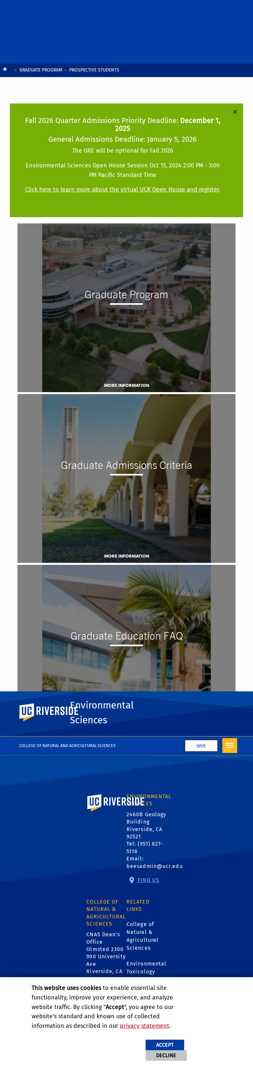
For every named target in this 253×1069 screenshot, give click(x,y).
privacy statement (144, 1025)
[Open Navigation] (229, 745)
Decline (166, 1055)
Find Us (147, 880)
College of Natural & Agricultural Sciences (142, 936)
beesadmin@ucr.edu (154, 866)
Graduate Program (40, 70)
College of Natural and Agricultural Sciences (67, 745)
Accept (165, 1045)
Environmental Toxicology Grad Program (146, 972)
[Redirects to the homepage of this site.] (5, 70)
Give (201, 746)
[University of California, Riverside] (116, 812)
